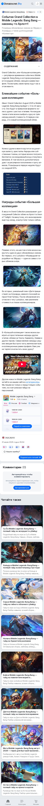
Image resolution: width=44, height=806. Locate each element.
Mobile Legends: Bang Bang (21, 396)
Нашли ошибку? (13, 452)
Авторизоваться (22, 488)
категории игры (32, 382)
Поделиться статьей (29, 457)
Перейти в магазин (22, 426)
